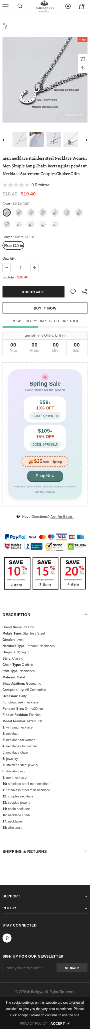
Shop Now (45, 476)
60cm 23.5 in (13, 245)
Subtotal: (9, 277)
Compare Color (73, 115)
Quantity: (9, 258)
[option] (45, 80)
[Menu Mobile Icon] (5, 6)
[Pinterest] (7, 938)
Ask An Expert (62, 517)
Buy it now (45, 308)
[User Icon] (68, 6)
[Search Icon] (20, 6)
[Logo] (44, 6)
